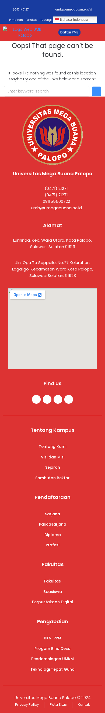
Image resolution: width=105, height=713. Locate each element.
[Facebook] (36, 399)
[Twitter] (47, 399)
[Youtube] (68, 399)
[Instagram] (58, 399)
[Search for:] (46, 91)
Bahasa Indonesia (73, 20)
